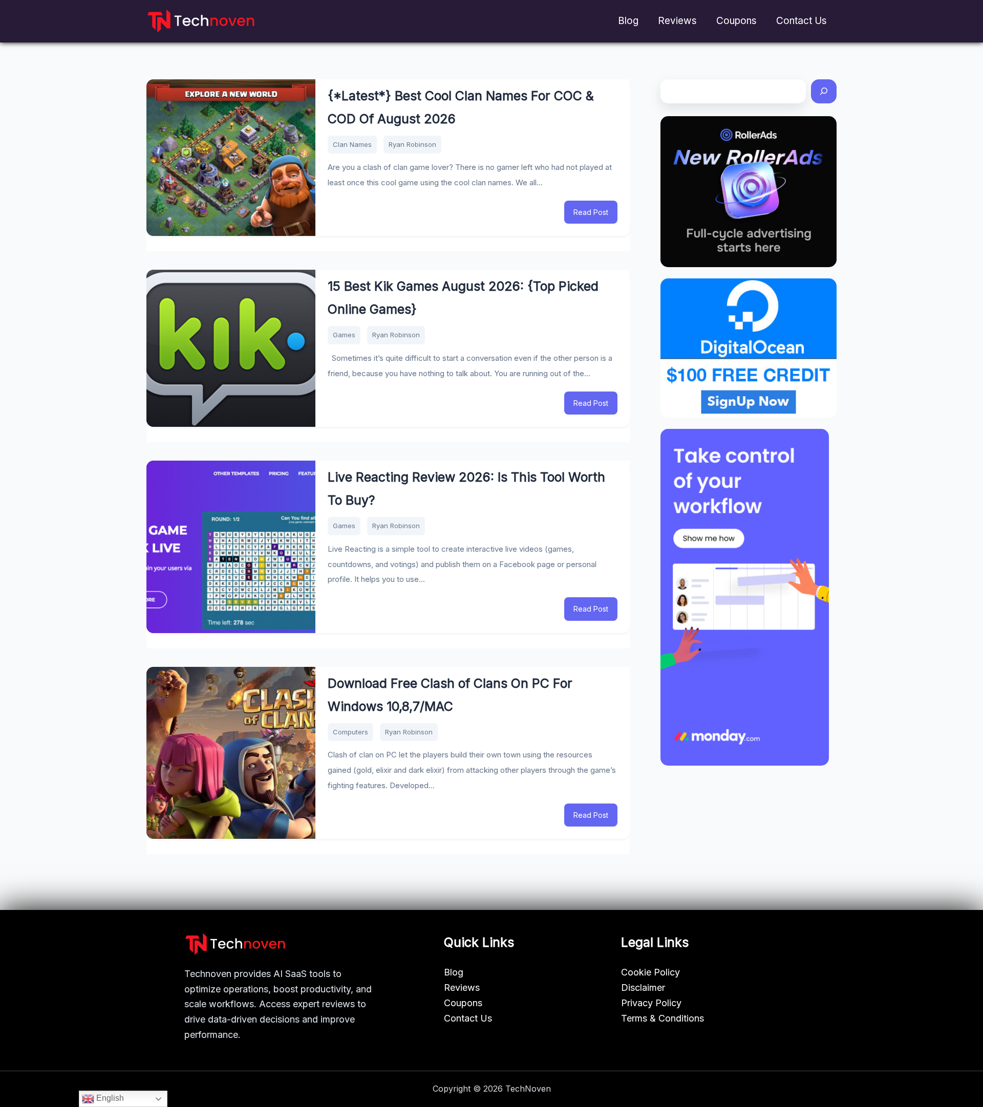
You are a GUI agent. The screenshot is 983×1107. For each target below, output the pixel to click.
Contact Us (801, 21)
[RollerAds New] (748, 191)
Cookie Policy (650, 972)
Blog (628, 21)
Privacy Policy (651, 1002)
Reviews (677, 21)
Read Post (590, 212)
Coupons (736, 21)
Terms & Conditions (662, 1018)
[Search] (824, 91)
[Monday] (744, 597)
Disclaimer (643, 987)
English (109, 1098)
